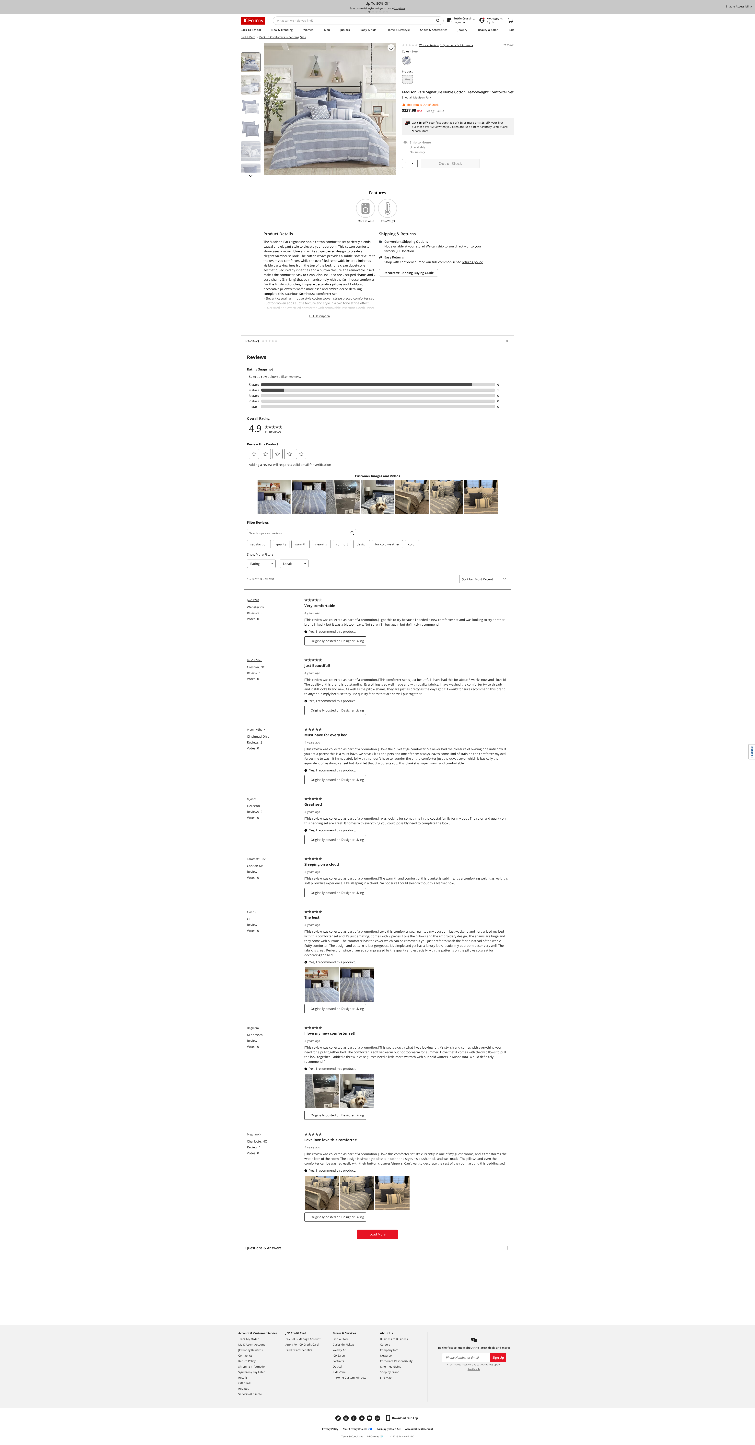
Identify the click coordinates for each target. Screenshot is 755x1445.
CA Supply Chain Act (389, 1429)
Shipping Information (252, 1366)
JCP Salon (339, 1355)
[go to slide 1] (369, 12)
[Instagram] (346, 1418)
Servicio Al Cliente (250, 1394)
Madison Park (422, 97)
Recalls (243, 1377)
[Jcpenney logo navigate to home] (253, 21)
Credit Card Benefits (298, 1350)
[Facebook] (354, 1418)
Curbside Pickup (343, 1344)
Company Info (389, 1350)
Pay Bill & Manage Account (302, 1339)
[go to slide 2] (373, 12)
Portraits (338, 1361)
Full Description (319, 316)
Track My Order (248, 1339)
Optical (337, 1366)
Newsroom (387, 1355)
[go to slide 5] (384, 12)
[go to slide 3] (377, 12)
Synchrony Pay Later (251, 1372)
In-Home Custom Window (349, 1377)
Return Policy (247, 1361)
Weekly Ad (339, 1350)
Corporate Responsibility (396, 1361)
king (407, 79)
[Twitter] (339, 1418)
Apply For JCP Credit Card (302, 1344)
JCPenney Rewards (250, 1350)
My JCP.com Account (251, 1344)
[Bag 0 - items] (510, 21)
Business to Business (394, 1339)
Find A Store (341, 1339)
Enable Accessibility (739, 6)
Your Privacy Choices (355, 1429)
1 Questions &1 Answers (456, 45)
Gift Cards (244, 1383)
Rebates (243, 1388)
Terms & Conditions (352, 1436)
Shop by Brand (390, 1372)
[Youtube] (370, 1418)
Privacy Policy (330, 1429)
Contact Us (245, 1355)
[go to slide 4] (380, 12)
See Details (474, 1369)
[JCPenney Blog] (378, 1418)
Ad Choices (373, 1436)
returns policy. (472, 262)
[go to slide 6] (387, 12)
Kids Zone (339, 1372)
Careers (385, 1344)
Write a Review (429, 45)
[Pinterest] (362, 1418)
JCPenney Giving (390, 1366)
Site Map (386, 1377)
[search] (439, 21)
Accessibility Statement (419, 1429)
